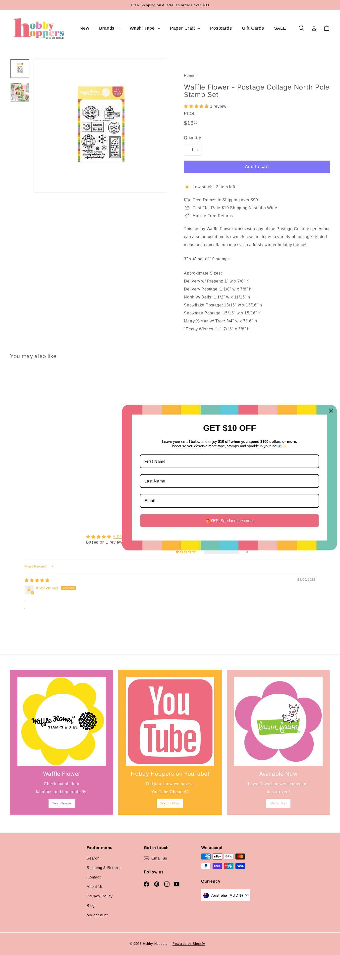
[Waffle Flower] (61, 721)
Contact (94, 877)
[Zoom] (100, 125)
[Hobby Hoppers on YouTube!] (170, 721)
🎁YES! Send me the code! (229, 520)
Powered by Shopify (188, 944)
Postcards (221, 28)
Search (93, 858)
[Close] (331, 411)
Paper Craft (183, 28)
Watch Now (170, 803)
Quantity (192, 137)
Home (189, 76)
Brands (107, 28)
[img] (37, 580)
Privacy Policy (100, 896)
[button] (197, 106)
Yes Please (61, 803)
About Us (95, 886)
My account (97, 915)
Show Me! (278, 803)
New (84, 28)
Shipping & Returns (104, 867)
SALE (280, 28)
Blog (91, 905)
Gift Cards (253, 28)
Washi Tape (143, 28)
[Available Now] (278, 721)
